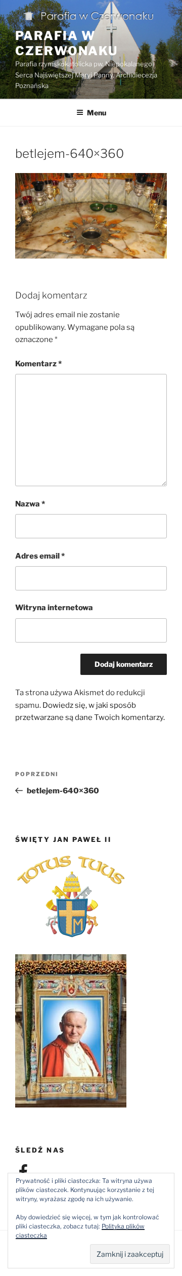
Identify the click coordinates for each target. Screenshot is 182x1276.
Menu (96, 112)
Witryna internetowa (54, 607)
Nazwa (30, 503)
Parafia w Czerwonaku (66, 43)
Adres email (40, 556)
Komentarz (38, 363)
